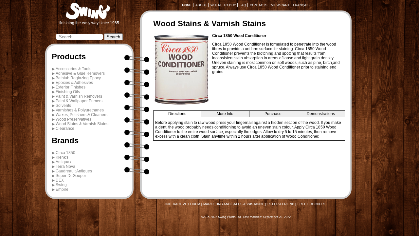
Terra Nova (65, 166)
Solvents (63, 105)
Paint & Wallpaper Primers (79, 101)
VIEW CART (280, 5)
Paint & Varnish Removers (79, 96)
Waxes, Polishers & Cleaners (81, 114)
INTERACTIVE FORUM (182, 204)
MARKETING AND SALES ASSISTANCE (233, 204)
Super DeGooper (71, 175)
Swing (61, 185)
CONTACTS (258, 5)
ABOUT (201, 5)
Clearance (65, 128)
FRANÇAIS (301, 5)
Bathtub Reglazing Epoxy (78, 78)
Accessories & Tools (73, 69)
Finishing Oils (68, 91)
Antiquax (63, 162)
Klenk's (62, 157)
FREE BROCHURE (312, 204)
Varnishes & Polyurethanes (80, 110)
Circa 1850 (65, 152)
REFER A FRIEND (280, 204)
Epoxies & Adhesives (74, 82)
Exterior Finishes (70, 87)
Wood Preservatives (73, 119)
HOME (187, 5)
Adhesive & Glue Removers (80, 73)
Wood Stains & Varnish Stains (82, 124)
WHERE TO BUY (223, 5)
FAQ (243, 5)
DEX (60, 180)
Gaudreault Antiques (74, 171)
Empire (62, 189)
